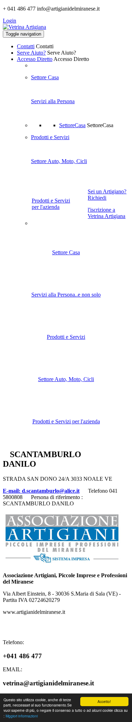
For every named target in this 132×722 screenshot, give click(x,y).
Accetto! (104, 701)
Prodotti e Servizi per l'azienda (51, 204)
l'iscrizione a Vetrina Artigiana (106, 213)
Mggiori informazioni (22, 715)
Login (9, 21)
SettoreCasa (72, 125)
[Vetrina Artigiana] (24, 27)
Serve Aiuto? (31, 53)
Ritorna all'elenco (106, 453)
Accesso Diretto (34, 59)
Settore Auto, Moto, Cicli (59, 161)
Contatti (25, 46)
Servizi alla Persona (53, 101)
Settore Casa (45, 77)
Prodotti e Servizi (50, 137)
